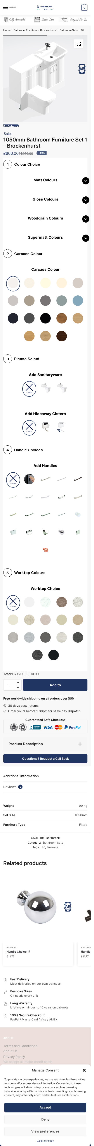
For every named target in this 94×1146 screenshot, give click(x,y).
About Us (10, 1048)
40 (43, 844)
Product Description (26, 740)
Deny (45, 1119)
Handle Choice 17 (18, 948)
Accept (45, 1107)
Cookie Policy (45, 1140)
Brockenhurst (48, 30)
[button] (84, 1070)
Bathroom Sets (69, 30)
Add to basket (55, 683)
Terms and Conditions (20, 1042)
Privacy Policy (14, 1053)
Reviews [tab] (12, 784)
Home (6, 30)
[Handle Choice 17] (38, 904)
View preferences (45, 1131)
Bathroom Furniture (25, 30)
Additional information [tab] (21, 773)
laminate (52, 844)
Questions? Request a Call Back (45, 755)
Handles (12, 944)
